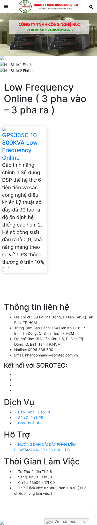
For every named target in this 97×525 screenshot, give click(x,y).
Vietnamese (64, 521)
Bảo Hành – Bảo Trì (33, 412)
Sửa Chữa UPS (30, 417)
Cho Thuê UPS (30, 423)
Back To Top (89, 517)
